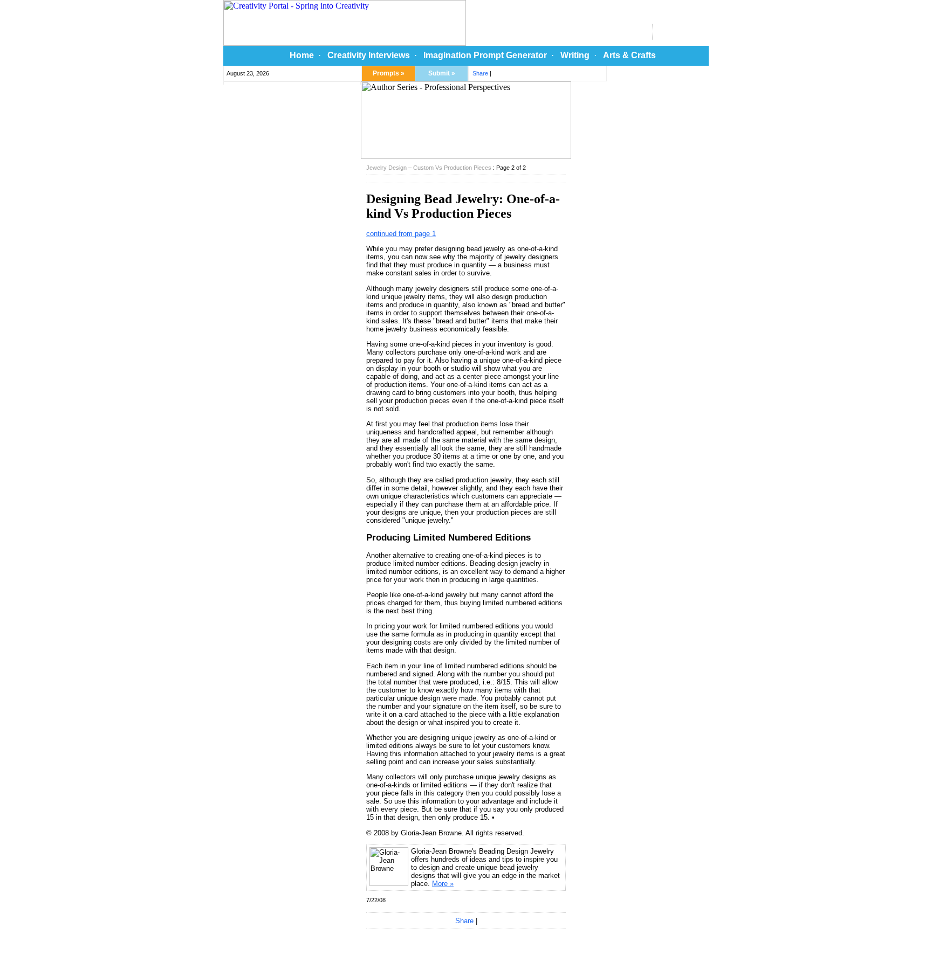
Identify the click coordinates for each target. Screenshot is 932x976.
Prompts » (389, 73)
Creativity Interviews (368, 55)
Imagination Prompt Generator (485, 55)
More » (443, 884)
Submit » (441, 73)
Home (302, 55)
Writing (575, 55)
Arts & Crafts (629, 55)
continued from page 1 (401, 234)
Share (480, 73)
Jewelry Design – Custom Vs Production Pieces (428, 167)
